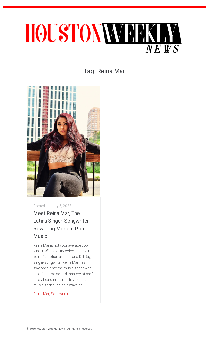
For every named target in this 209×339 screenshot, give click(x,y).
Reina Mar (41, 294)
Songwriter (59, 294)
